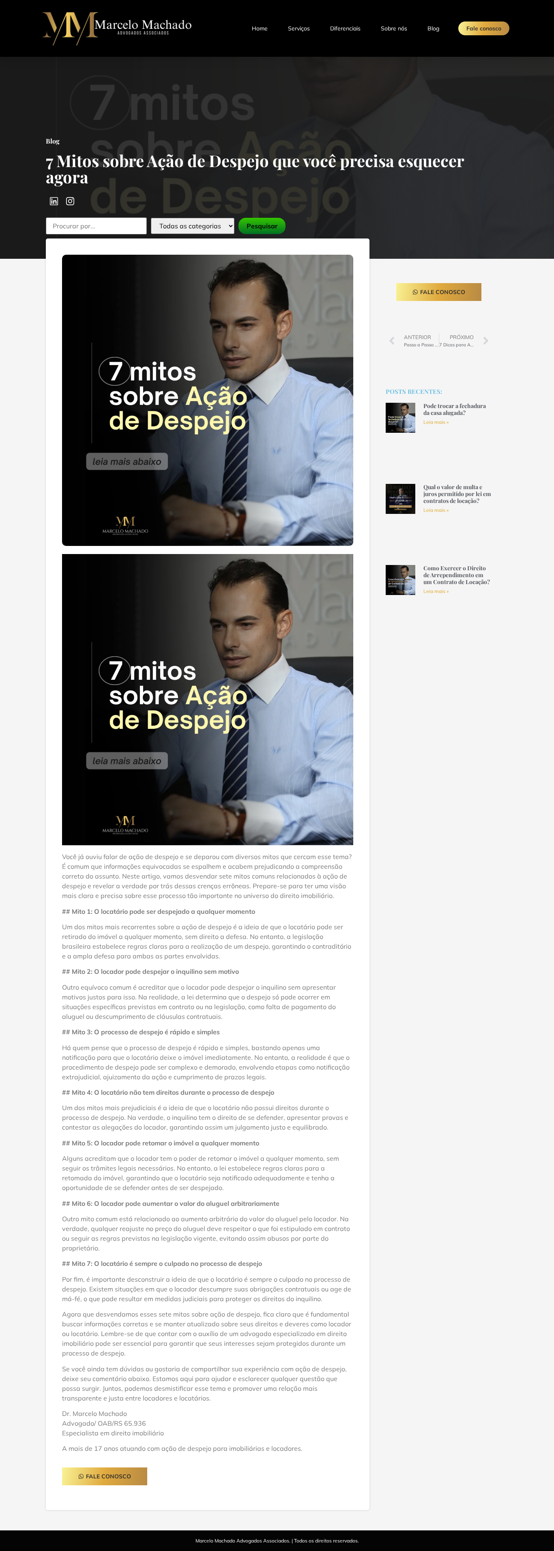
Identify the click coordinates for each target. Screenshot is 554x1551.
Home (260, 28)
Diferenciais (345, 28)
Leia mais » (436, 422)
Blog (433, 28)
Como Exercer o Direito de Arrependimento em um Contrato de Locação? (456, 575)
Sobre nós (394, 28)
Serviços (299, 28)
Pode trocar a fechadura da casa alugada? (454, 409)
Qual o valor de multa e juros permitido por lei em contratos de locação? (457, 494)
